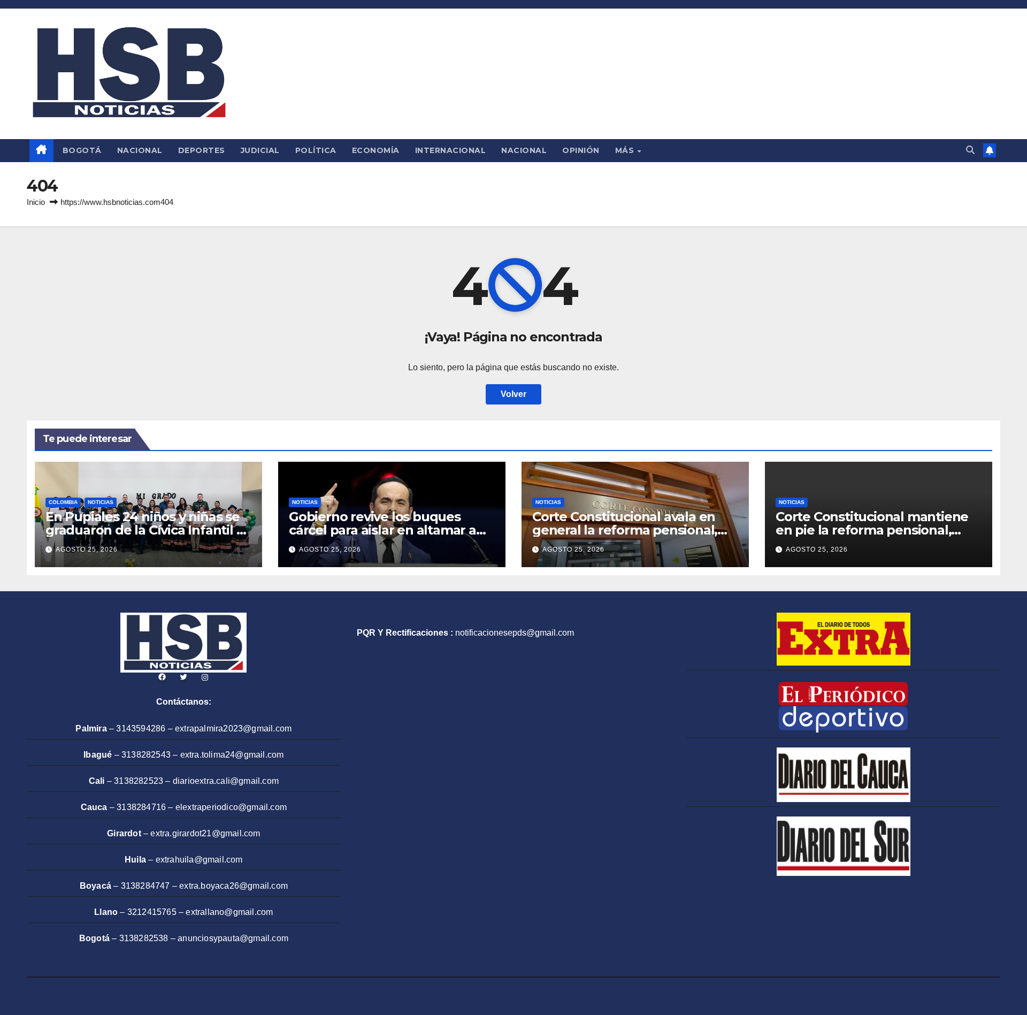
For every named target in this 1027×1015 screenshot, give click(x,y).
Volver (513, 394)
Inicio (36, 202)
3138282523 (138, 780)
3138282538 (143, 938)
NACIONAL (140, 150)
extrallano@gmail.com (229, 912)
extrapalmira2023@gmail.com (233, 728)
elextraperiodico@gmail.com (231, 807)
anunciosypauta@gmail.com (233, 938)
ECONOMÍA (376, 150)
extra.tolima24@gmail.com (232, 754)
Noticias (100, 502)
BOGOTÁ (82, 150)
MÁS (626, 150)
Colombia (63, 502)
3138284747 (145, 885)
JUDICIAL (260, 150)
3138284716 (141, 807)
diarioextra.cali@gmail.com (226, 780)
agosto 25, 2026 (87, 549)
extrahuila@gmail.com (199, 859)
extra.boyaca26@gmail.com (233, 885)
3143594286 (140, 728)
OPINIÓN (581, 150)
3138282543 (146, 754)
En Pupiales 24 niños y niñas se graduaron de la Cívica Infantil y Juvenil (144, 530)
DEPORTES (201, 150)
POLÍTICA (315, 150)
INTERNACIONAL (450, 150)
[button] (970, 150)
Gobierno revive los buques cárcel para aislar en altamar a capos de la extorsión (382, 530)
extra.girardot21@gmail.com (205, 833)
